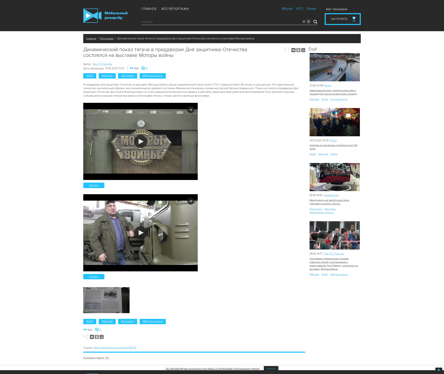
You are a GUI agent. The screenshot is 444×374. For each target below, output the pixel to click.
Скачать (94, 185)
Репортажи (107, 38)
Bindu (328, 85)
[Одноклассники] (298, 50)
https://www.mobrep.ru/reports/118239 (114, 347)
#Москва (287, 8)
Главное (149, 9)
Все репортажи (175, 9)
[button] (140, 141)
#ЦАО (89, 75)
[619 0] (335, 122)
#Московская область (322, 212)
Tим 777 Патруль (102, 64)
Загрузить (339, 19)
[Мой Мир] (303, 50)
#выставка (127, 75)
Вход (328, 8)
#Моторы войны (153, 75)
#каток (334, 154)
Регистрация (340, 8)
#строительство (339, 99)
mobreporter (331, 195)
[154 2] (335, 235)
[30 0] (335, 67)
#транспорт (316, 209)
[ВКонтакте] (293, 50)
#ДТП (299, 8)
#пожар (311, 8)
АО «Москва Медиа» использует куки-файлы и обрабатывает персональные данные (213, 368)
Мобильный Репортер (105, 15)
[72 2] (335, 177)
